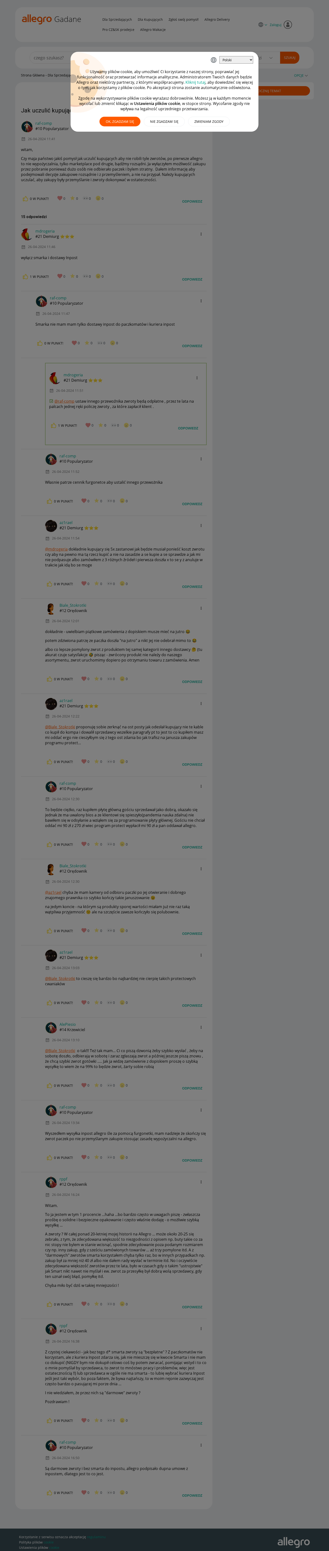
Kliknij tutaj (195, 82)
